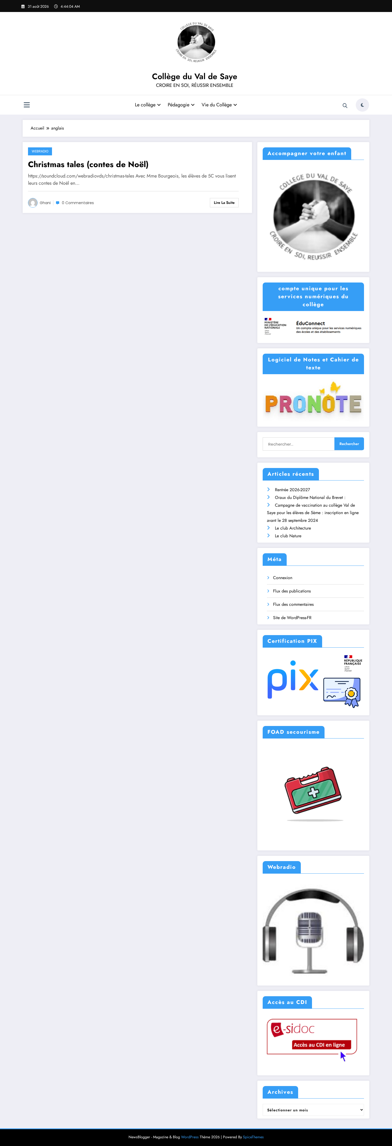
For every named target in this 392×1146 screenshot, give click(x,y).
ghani (45, 202)
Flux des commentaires (293, 604)
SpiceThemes (253, 1137)
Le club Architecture (293, 528)
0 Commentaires (78, 202)
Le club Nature (288, 536)
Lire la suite (224, 202)
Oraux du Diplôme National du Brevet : (310, 497)
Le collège (145, 104)
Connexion (282, 578)
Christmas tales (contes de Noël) (88, 164)
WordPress (190, 1137)
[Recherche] (345, 105)
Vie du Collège (217, 104)
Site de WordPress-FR (292, 618)
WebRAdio (40, 151)
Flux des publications (292, 591)
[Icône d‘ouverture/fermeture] (27, 106)
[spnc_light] (362, 105)
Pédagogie (178, 104)
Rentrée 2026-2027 (292, 490)
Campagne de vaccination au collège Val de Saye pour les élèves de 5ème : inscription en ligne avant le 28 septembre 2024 (313, 513)
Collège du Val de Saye (194, 76)
